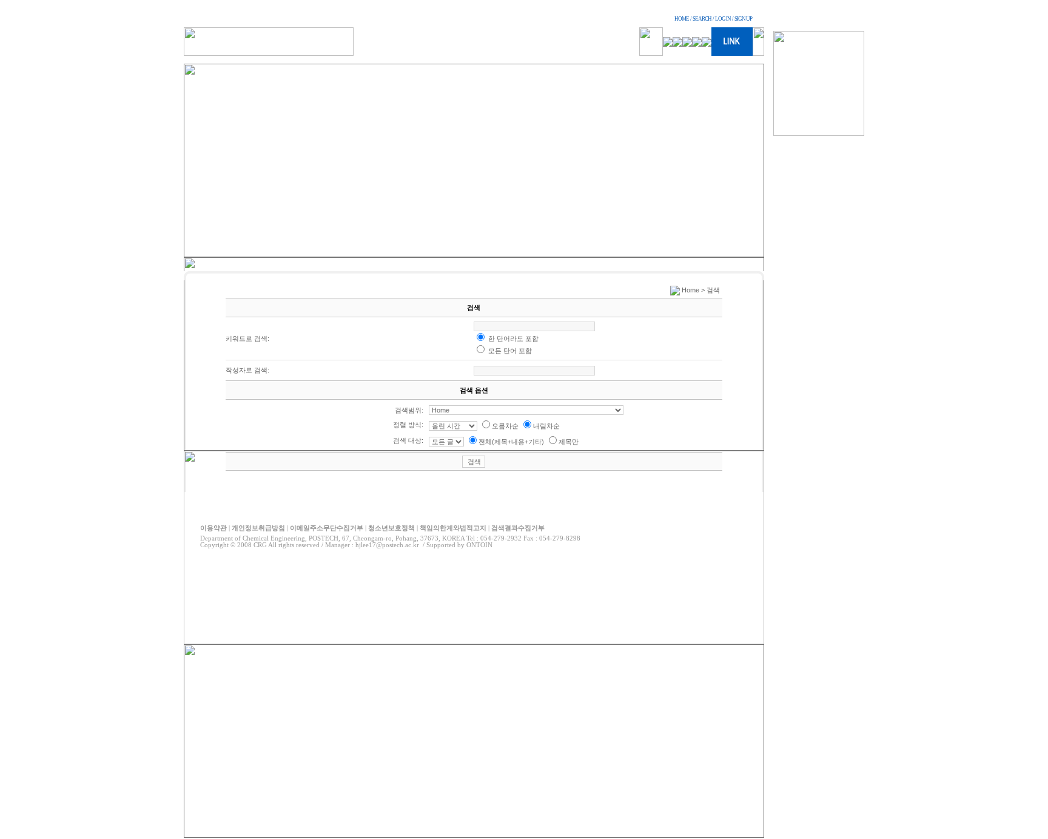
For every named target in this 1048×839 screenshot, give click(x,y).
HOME (681, 19)
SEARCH (702, 19)
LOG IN (723, 19)
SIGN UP (743, 19)
